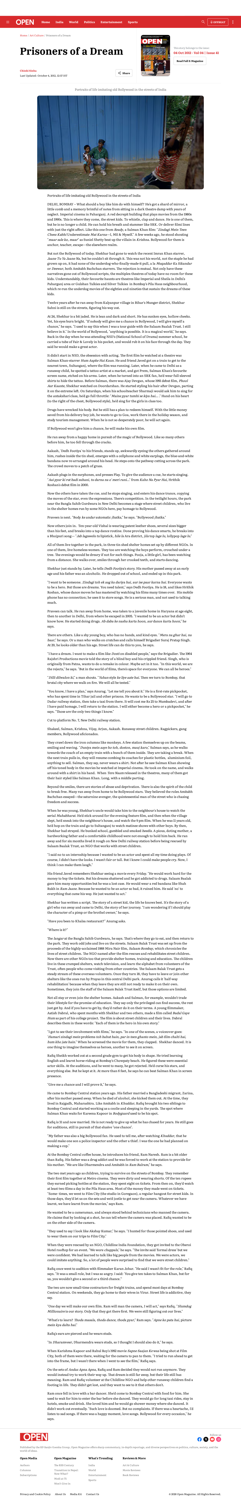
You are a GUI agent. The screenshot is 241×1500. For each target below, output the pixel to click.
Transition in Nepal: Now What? (66, 1471)
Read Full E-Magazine (190, 61)
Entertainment (111, 22)
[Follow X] (205, 1439)
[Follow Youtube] (212, 1439)
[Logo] (23, 22)
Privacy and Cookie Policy (35, 1494)
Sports (133, 22)
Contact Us (92, 1494)
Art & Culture (131, 1465)
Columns (25, 1470)
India (59, 22)
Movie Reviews (131, 1470)
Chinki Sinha (28, 70)
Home (45, 22)
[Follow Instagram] (218, 1439)
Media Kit (76, 1494)
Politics (89, 22)
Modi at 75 (60, 1478)
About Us (60, 1494)
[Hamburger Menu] (8, 22)
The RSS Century (64, 1465)
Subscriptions (28, 1475)
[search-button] (203, 22)
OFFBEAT (219, 22)
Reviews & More (134, 1458)
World (73, 22)
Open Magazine (65, 1458)
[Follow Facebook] (199, 1439)
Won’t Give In (62, 1483)
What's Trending (100, 1458)
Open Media (28, 1458)
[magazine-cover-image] (155, 55)
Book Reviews (131, 1475)
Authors (24, 1465)
